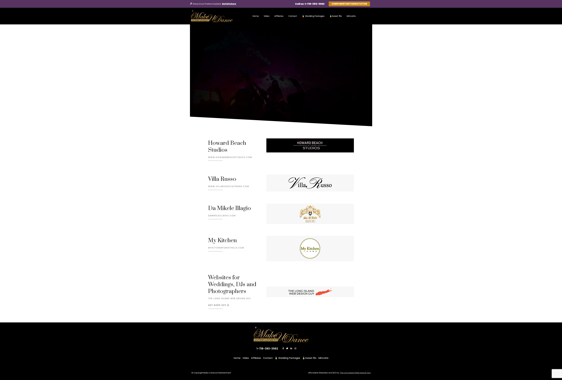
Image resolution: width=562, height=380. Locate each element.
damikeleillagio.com (222, 215)
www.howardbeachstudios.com (230, 157)
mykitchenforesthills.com (226, 247)
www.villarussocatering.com (228, 186)
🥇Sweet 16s (335, 16)
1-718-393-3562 (267, 348)
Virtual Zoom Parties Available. (207, 3)
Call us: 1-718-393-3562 (309, 4)
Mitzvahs (351, 16)
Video (266, 16)
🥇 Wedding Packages (313, 16)
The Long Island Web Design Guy (229, 298)
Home (256, 16)
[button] (349, 3)
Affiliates (278, 16)
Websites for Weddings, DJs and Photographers (232, 284)
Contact (292, 16)
